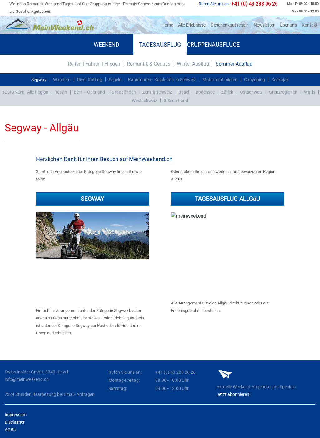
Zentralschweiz (157, 92)
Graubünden (124, 92)
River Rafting (89, 79)
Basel (183, 92)
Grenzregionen (283, 92)
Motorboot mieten (220, 79)
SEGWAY (92, 198)
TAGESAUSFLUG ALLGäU (227, 198)
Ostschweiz (251, 92)
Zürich (227, 92)
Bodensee (205, 92)
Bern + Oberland (89, 92)
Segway (39, 79)
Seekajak (280, 79)
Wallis (309, 92)
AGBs (10, 429)
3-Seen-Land (176, 100)
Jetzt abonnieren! (234, 394)
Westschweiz (144, 100)
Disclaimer (15, 422)
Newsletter (264, 24)
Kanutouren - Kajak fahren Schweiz (162, 79)
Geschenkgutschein (230, 24)
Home (169, 24)
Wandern (62, 79)
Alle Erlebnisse (192, 24)
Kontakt (310, 24)
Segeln (115, 79)
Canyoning (254, 79)
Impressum (16, 414)
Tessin (61, 92)
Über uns (288, 24)
